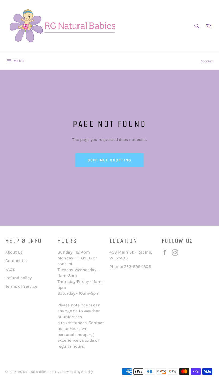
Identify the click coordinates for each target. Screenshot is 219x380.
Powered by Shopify (77, 372)
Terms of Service (21, 286)
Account (207, 61)
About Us (14, 252)
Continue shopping (109, 160)
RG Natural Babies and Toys (39, 372)
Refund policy (18, 277)
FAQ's (10, 269)
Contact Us (16, 260)
